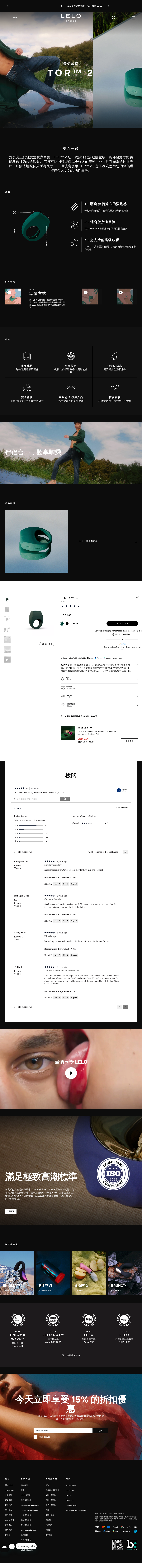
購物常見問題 (26, 1520)
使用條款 (8, 1525)
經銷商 (7, 1535)
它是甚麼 (6, 134)
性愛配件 (49, 1525)
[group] (36, 304)
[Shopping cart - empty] (133, 17)
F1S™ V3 (46, 1285)
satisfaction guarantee (30, 1505)
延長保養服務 (26, 1500)
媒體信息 (8, 1505)
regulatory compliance (29, 1510)
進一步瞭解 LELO (71, 1355)
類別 (47, 1485)
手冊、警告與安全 (88, 541)
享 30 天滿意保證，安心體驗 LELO (71, 6)
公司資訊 (8, 1495)
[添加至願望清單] (137, 597)
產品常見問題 (26, 1525)
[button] (47, 6)
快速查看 (130, 741)
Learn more (117, 658)
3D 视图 (49, 644)
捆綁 (47, 1510)
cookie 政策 (9, 1520)
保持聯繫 (24, 1535)
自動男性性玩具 (45, 1290)
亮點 (14, 134)
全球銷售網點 (26, 1540)
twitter (68, 1495)
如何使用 (22, 134)
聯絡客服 (24, 1485)
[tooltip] (122, 790)
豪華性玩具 (50, 1515)
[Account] (123, 17)
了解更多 (11, 1211)
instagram (70, 1490)
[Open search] (113, 17)
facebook (69, 1500)
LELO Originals (27, 1550)
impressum (9, 1490)
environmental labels (29, 1530)
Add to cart (130, 134)
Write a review (122, 808)
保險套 (48, 1530)
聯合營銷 (8, 1530)
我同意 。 (45, 1437)
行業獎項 (8, 1500)
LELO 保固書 (26, 1495)
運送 (22, 1490)
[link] (19, 788)
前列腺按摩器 (116, 1290)
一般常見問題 (26, 1515)
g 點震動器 (79, 1290)
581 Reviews (36, 789)
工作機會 (8, 1510)
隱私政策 (47, 1437)
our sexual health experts (76, 1510)
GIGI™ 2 (81, 1285)
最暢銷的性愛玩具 (52, 1490)
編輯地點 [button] (126, 634)
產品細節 (32, 134)
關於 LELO (9, 1485)
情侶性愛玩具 (51, 1505)
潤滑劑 (48, 1520)
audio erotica (71, 1505)
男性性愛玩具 (51, 1500)
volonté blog (71, 1485)
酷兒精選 (49, 1535)
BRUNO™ (118, 1285)
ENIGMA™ (11, 1285)
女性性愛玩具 (8, 1290)
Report (74, 884)
